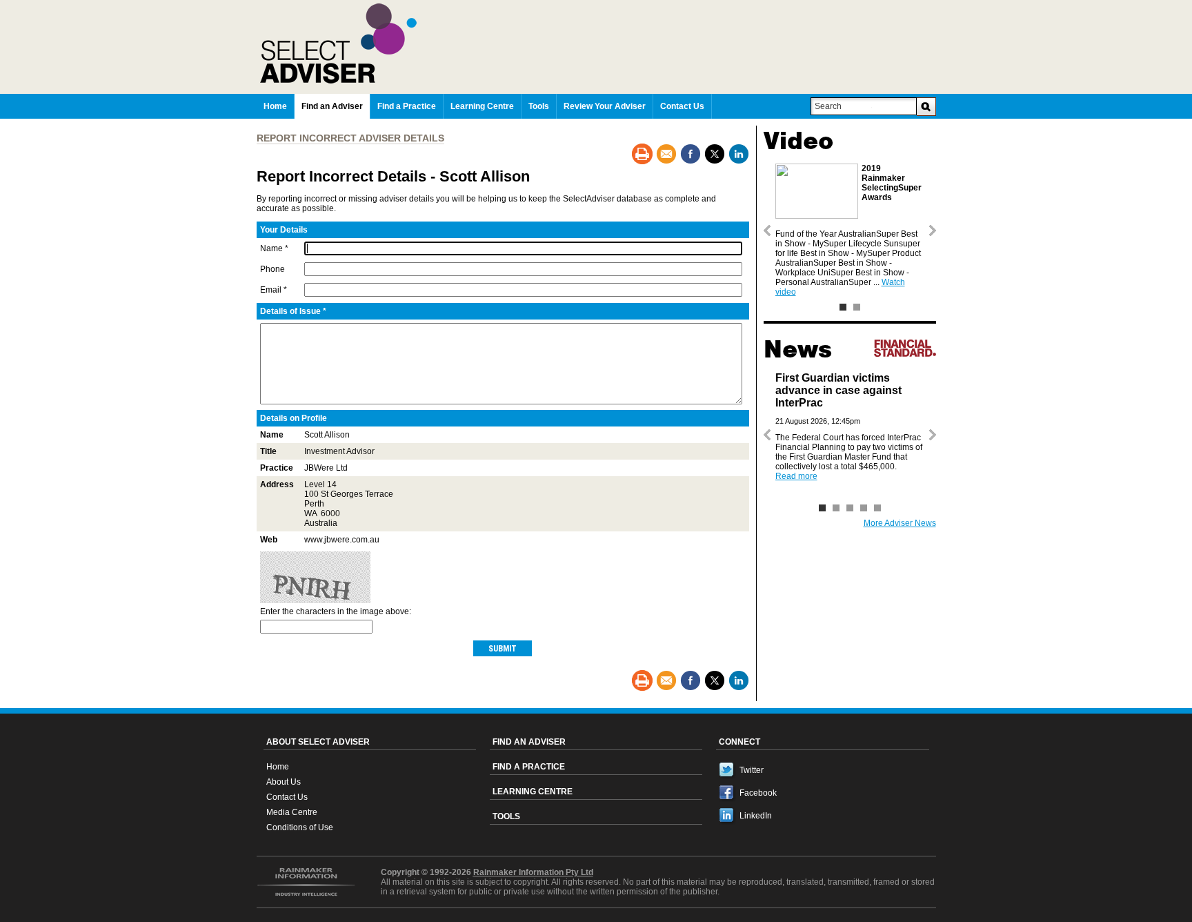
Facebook (758, 793)
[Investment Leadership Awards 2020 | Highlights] (856, 307)
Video (798, 141)
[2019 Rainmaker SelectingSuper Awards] (843, 307)
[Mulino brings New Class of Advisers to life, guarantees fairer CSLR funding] (849, 507)
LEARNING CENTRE (533, 791)
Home (277, 767)
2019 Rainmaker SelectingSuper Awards (892, 183)
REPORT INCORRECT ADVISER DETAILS (350, 138)
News (798, 349)
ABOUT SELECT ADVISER (318, 742)
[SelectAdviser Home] (598, 43)
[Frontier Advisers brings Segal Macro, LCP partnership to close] (836, 507)
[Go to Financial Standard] (905, 348)
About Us (283, 782)
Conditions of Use (299, 827)
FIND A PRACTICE (529, 767)
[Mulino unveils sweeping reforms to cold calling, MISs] (863, 507)
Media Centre (291, 812)
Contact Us (287, 797)
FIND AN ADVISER (529, 742)
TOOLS (506, 816)
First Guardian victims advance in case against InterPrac (838, 390)
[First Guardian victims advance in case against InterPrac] (822, 507)
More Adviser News (900, 523)
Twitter (751, 770)
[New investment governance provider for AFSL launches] (877, 507)
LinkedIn (755, 816)
